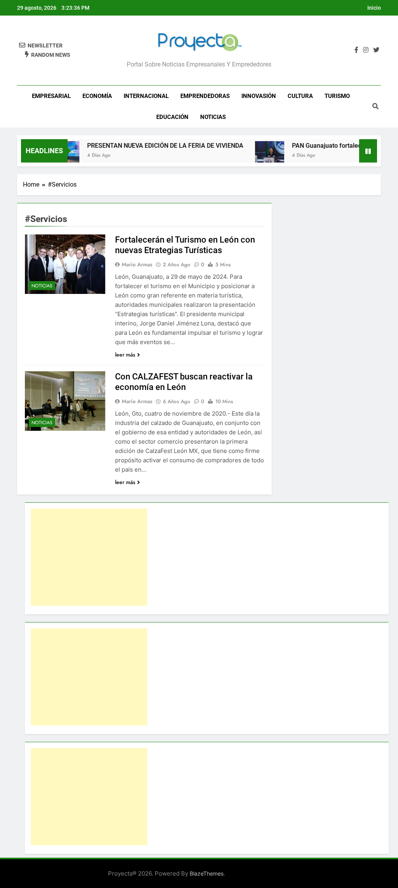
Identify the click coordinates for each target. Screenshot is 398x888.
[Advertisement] (89, 557)
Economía (97, 96)
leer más (125, 354)
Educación (172, 117)
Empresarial (51, 96)
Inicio (374, 8)
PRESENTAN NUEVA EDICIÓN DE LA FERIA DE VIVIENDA (154, 145)
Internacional (146, 96)
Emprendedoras (205, 96)
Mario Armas (137, 264)
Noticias (213, 117)
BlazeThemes (206, 873)
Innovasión (258, 96)
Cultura (300, 96)
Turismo (337, 96)
